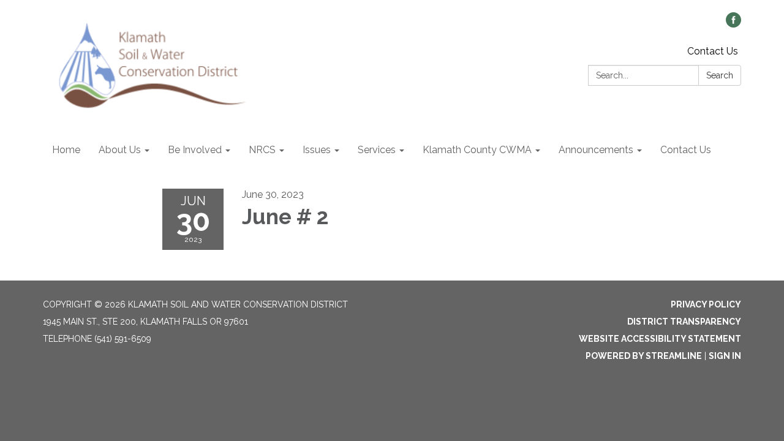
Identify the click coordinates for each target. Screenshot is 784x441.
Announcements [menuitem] (596, 150)
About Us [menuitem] (120, 150)
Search (719, 75)
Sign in (725, 356)
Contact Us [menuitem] (685, 150)
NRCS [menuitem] (262, 150)
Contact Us (712, 51)
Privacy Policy (706, 304)
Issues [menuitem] (317, 150)
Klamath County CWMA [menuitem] (477, 150)
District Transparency (684, 321)
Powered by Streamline (644, 356)
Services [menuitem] (377, 150)
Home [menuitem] (66, 150)
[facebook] (733, 24)
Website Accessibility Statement (660, 339)
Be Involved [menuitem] (195, 150)
